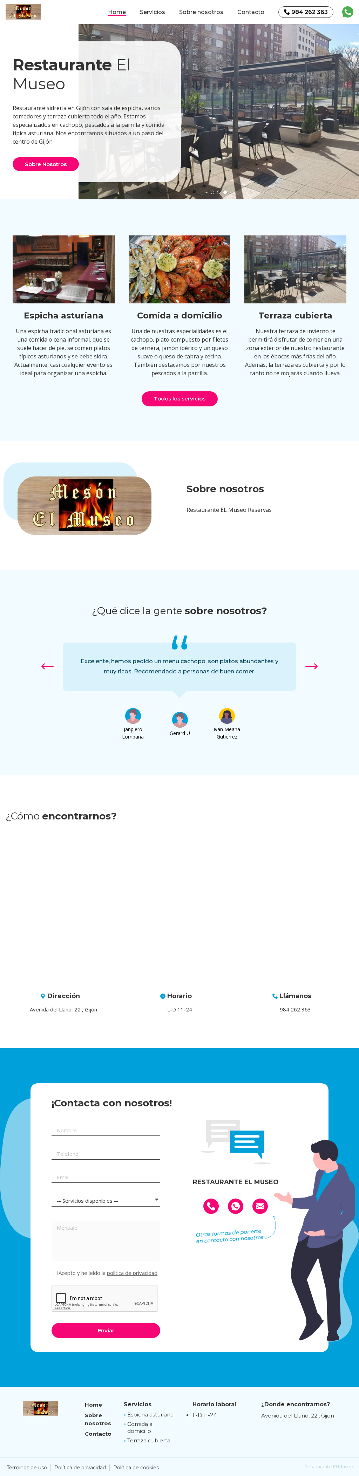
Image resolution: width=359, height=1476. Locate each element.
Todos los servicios (179, 398)
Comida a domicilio (140, 1427)
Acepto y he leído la (108, 1273)
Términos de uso (27, 1467)
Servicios (152, 12)
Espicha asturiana (150, 1414)
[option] (219, 111)
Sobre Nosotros (46, 164)
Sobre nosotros (201, 12)
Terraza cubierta (148, 1440)
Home (117, 12)
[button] (212, 192)
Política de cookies (136, 1467)
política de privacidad (132, 1272)
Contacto (250, 12)
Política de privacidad (80, 1467)
